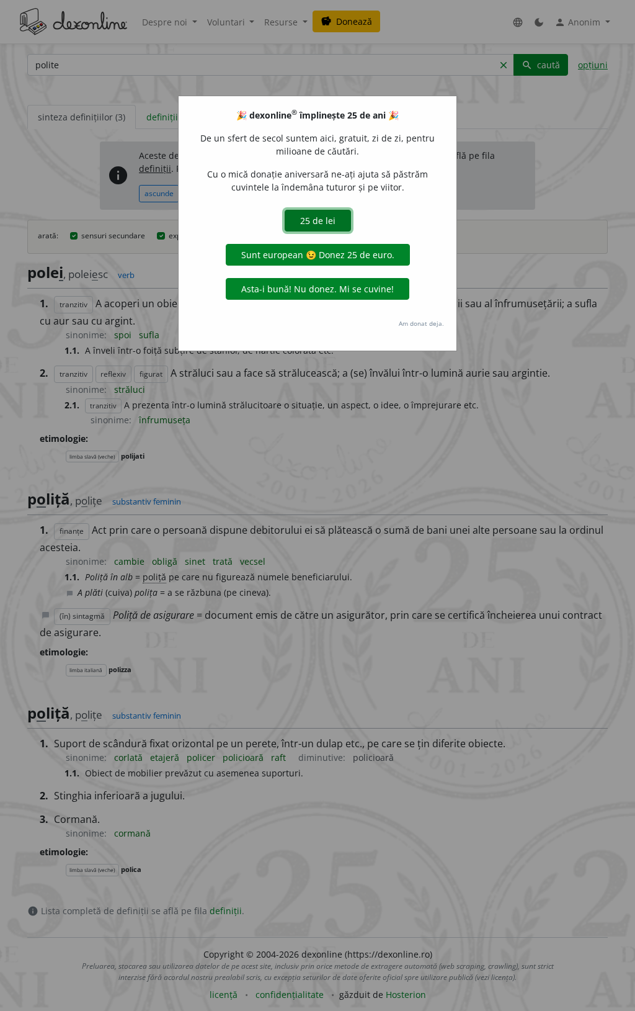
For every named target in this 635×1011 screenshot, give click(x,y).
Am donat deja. (421, 323)
